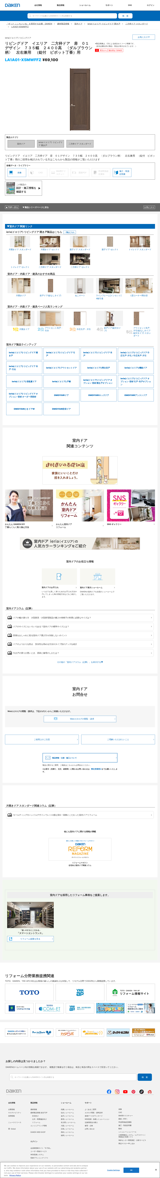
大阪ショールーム (67, 1126)
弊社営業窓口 (96, 769)
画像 (120, 1109)
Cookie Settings (113, 1170)
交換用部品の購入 (91, 1122)
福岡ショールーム (67, 1135)
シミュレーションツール (127, 1132)
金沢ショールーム (67, 1116)
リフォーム (36, 1122)
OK (131, 1170)
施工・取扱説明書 (125, 1125)
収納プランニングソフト (39, 1158)
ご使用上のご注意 (42, 739)
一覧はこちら (69, 232)
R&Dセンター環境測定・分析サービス (132, 1140)
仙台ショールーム (67, 1113)
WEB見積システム (37, 1155)
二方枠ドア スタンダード (80, 143)
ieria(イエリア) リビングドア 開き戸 (50, 143)
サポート (88, 1103)
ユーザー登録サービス (38, 1151)
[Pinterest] (133, 1093)
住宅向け (35, 1116)
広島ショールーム (67, 1129)
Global (13, 1129)
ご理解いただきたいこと (118, 739)
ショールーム (66, 1103)
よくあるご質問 (90, 1109)
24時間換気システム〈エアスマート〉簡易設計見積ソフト (132, 1136)
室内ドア (21, 143)
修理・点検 (89, 1126)
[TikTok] (141, 1093)
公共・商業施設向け (39, 1119)
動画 (120, 1129)
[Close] (156, 1170)
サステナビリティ (14, 1113)
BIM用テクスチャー (125, 1116)
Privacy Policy (15, 1175)
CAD (120, 1112)
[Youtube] (125, 1093)
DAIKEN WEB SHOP (37, 1132)
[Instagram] (117, 1093)
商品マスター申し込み (126, 1143)
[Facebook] (109, 1093)
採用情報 (11, 1116)
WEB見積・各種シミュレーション (97, 1119)
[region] (80, 1170)
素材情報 (33, 1109)
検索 (125, 16)
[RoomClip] (150, 1093)
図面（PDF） (123, 1119)
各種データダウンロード (94, 1116)
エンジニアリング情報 (38, 1126)
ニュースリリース (14, 1122)
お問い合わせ (89, 1129)
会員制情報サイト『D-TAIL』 (41, 1148)
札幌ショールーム (67, 1109)
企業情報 (11, 1109)
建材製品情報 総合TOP (38, 1113)
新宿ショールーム (67, 1119)
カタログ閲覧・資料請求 (94, 1113)
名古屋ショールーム (68, 1122)
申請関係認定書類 (125, 1122)
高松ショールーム (67, 1132)
